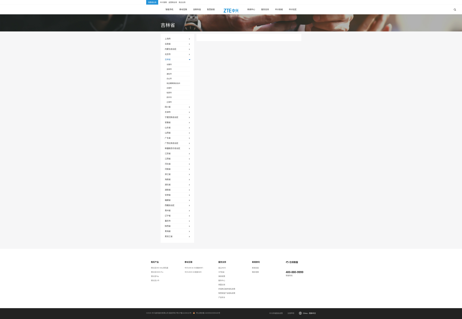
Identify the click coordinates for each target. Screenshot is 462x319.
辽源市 (169, 102)
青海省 (168, 231)
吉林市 (169, 69)
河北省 (168, 164)
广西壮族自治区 (171, 143)
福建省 (168, 200)
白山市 (169, 79)
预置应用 (221, 285)
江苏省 (168, 154)
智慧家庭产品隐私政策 (226, 293)
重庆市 (168, 221)
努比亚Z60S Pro (157, 272)
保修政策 (221, 276)
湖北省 (168, 185)
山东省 (168, 128)
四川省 (168, 107)
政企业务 (182, 2)
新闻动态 (255, 268)
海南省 (168, 179)
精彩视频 (255, 272)
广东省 (168, 138)
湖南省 (168, 190)
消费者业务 (152, 2)
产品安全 (221, 297)
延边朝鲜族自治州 (173, 83)
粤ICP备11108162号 (183, 313)
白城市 (169, 88)
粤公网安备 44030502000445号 (208, 313)
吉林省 (168, 59)
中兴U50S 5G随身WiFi (193, 272)
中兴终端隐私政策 (276, 313)
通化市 (169, 74)
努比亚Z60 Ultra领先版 (159, 268)
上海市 (168, 39)
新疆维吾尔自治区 (172, 148)
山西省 (168, 133)
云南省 (168, 44)
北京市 (168, 54)
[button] (169, 9)
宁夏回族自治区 (171, 117)
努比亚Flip (155, 276)
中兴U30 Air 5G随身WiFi (194, 268)
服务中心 (221, 280)
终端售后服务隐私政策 (226, 289)
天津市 (168, 112)
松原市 (169, 93)
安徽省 (168, 122)
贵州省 (168, 210)
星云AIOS (222, 268)
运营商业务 (173, 2)
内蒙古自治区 (170, 49)
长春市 (169, 64)
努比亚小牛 (155, 280)
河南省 (168, 169)
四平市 (169, 97)
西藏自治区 (169, 205)
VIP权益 (221, 272)
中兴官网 (163, 2)
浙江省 (168, 174)
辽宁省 (168, 216)
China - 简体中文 (309, 313)
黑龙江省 (169, 236)
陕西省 (168, 226)
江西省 (168, 159)
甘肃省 (168, 195)
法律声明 (290, 313)
